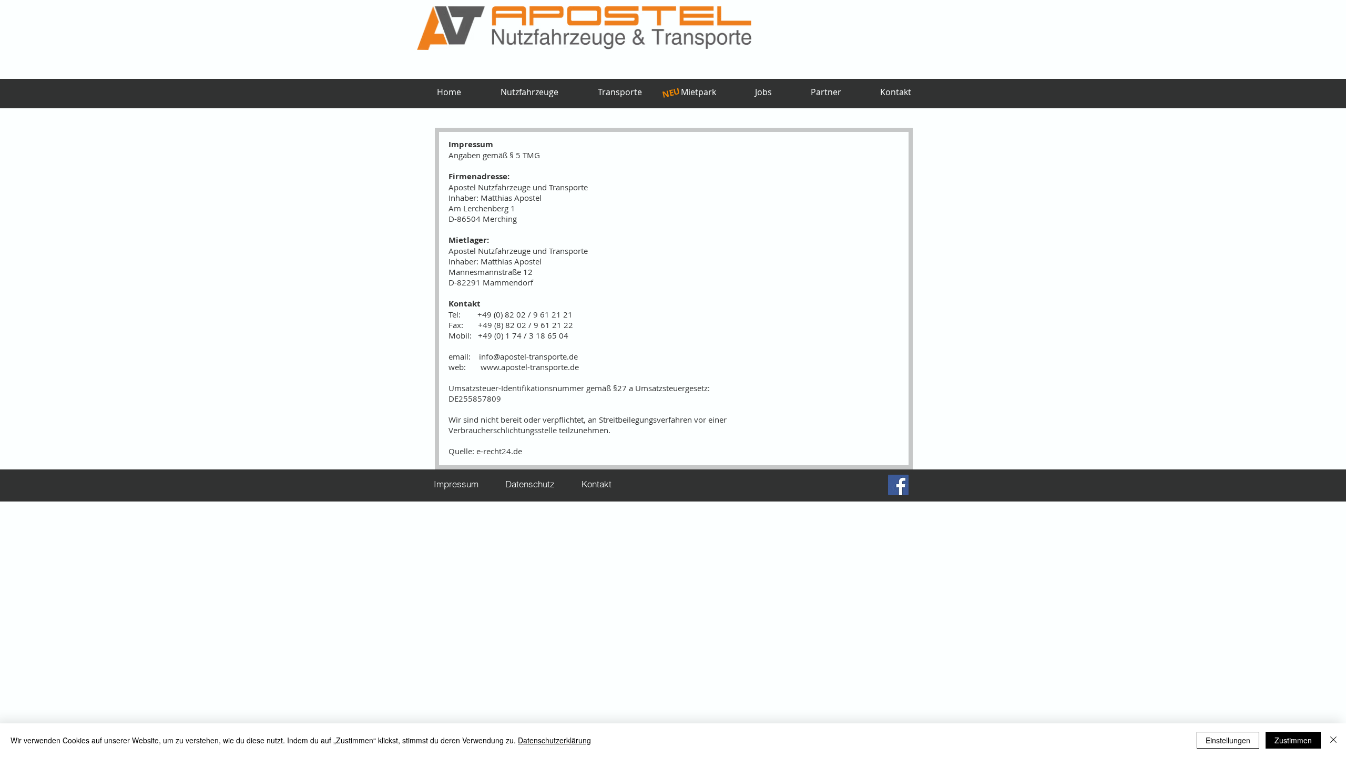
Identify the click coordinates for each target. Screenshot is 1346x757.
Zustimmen (1293, 740)
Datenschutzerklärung (554, 740)
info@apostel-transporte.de (528, 356)
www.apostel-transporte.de (530, 367)
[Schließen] (1333, 740)
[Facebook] (898, 485)
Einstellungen (1228, 740)
